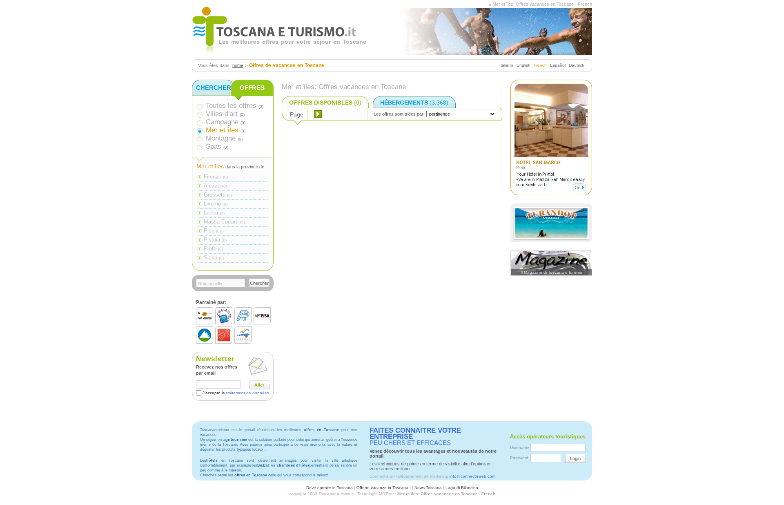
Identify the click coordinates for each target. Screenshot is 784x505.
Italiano (506, 65)
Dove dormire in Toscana (329, 487)
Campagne (222, 122)
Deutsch (576, 65)
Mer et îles (222, 130)
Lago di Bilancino (461, 487)
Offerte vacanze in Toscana (382, 487)
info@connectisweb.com (472, 476)
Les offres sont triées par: (399, 114)
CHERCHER (213, 87)
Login (575, 458)
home (237, 65)
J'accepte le (236, 393)
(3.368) (414, 102)
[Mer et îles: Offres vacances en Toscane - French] (490, 4)
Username (519, 447)
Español (558, 65)
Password (519, 458)
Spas (213, 146)
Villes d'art (222, 114)
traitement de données (247, 393)
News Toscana (428, 487)
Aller (259, 384)
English (523, 65)
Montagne (221, 138)
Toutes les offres (231, 105)
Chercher (259, 283)
